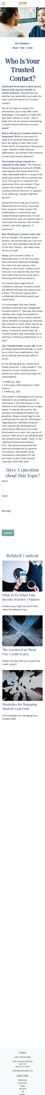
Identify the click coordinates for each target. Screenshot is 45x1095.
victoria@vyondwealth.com (22, 1071)
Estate (22, 1086)
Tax (22, 1091)
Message (6, 510)
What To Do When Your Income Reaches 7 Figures (21, 597)
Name (5, 481)
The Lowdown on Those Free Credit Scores (19, 651)
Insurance (22, 1089)
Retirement (22, 1080)
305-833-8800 (25, 1057)
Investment (22, 1083)
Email (4, 495)
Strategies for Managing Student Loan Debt (19, 706)
